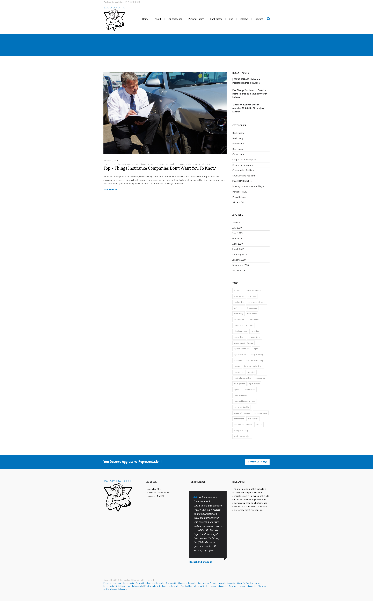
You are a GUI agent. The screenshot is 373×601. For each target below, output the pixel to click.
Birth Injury (237, 138)
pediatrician (250, 389)
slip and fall (253, 418)
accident (237, 290)
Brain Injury (238, 143)
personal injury (172, 164)
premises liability (241, 407)
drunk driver (239, 337)
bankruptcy (239, 302)
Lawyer (162, 164)
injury (114, 164)
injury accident (240, 354)
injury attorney (124, 164)
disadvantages (240, 331)
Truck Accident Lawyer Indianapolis (181, 583)
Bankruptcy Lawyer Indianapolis (242, 586)
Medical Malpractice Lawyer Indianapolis (161, 586)
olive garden (239, 383)
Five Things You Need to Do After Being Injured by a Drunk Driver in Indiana (249, 94)
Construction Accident (243, 170)
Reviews (244, 19)
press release (261, 413)
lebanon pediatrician (253, 366)
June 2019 (237, 233)
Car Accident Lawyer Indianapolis (150, 583)
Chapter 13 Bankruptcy (244, 159)
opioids (237, 389)
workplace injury (241, 430)
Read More (108, 189)
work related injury (242, 436)
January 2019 (239, 259)
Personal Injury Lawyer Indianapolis (119, 583)
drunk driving (254, 337)
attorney (106, 164)
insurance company (149, 164)
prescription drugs (242, 413)
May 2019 (237, 238)
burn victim (252, 313)
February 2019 (239, 254)
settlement (206, 164)
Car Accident (238, 154)
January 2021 (239, 222)
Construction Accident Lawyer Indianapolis (216, 583)
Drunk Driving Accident (243, 175)
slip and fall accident (243, 424)
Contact (259, 19)
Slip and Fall (238, 202)
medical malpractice (242, 378)
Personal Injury (196, 19)
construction (254, 319)
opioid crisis (254, 383)
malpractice (239, 372)
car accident (239, 319)
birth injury (238, 308)
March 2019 (238, 249)
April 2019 (237, 243)
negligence (260, 378)
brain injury (252, 308)
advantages (239, 296)
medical (251, 372)
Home (145, 19)
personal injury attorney (190, 164)
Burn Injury (237, 148)
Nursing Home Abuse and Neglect (249, 186)
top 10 (259, 424)
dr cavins (255, 331)
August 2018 (238, 270)
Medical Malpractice (242, 180)
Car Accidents (175, 19)
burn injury (238, 313)
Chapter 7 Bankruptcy (243, 164)
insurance (136, 164)
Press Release (239, 196)
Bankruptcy (216, 19)
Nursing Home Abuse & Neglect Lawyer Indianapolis (204, 586)
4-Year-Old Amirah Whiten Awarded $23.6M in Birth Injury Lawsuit (248, 108)
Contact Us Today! (257, 461)
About (158, 19)
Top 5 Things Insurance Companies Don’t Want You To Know (159, 168)
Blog (231, 19)
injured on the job (242, 348)
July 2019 (237, 227)
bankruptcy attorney (256, 302)
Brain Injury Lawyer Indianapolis (129, 586)
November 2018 (240, 265)
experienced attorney (243, 343)
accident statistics (253, 290)
